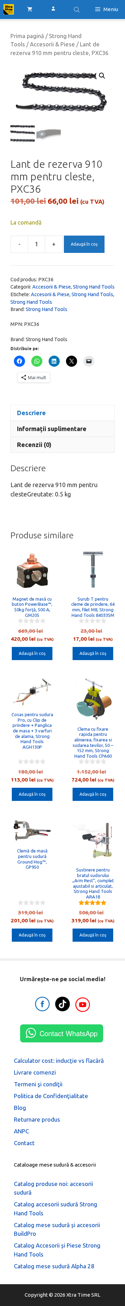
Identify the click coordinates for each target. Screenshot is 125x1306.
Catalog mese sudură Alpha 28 (54, 1266)
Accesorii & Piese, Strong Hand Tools (72, 294)
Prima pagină (27, 36)
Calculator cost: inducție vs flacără (59, 1060)
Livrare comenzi (35, 1072)
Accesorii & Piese (52, 44)
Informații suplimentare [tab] (51, 428)
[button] (102, 76)
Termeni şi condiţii (38, 1084)
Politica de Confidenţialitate (51, 1096)
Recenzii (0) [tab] (34, 444)
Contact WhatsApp (69, 1033)
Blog (20, 1107)
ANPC (21, 1131)
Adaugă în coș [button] (32, 653)
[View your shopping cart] (30, 9)
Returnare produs (37, 1119)
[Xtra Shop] (8, 9)
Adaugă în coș (84, 244)
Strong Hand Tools (94, 287)
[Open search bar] (77, 9)
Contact (24, 1143)
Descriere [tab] (31, 412)
